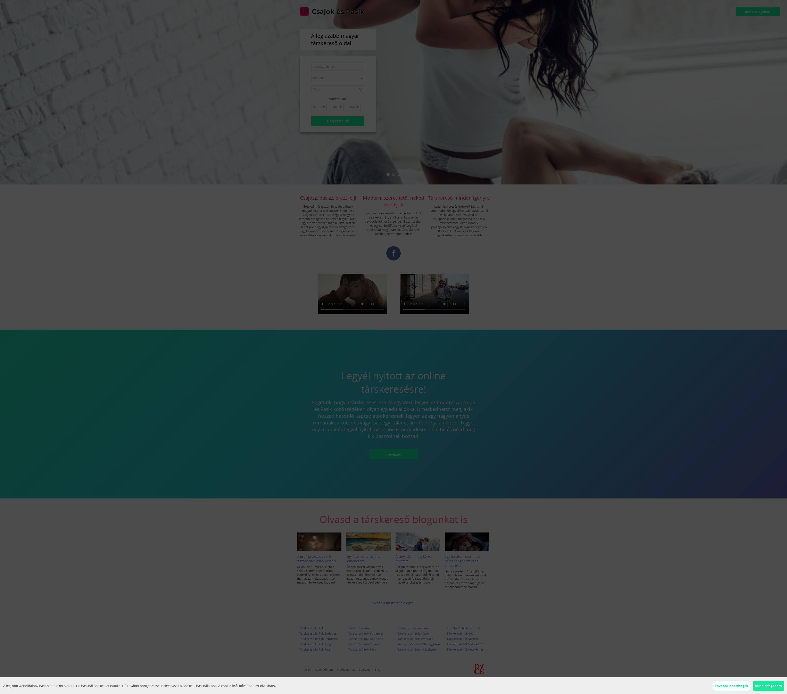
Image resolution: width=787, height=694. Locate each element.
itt (257, 686)
